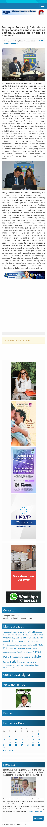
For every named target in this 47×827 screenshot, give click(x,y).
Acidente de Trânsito (10, 632)
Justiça (30, 645)
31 (4, 747)
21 (28, 742)
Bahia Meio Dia (30, 632)
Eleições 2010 (16, 638)
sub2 (20, 662)
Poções (23, 657)
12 (16, 739)
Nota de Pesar (32, 648)
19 (16, 742)
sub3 (24, 662)
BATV (10, 634)
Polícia (18, 657)
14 (28, 739)
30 (39, 745)
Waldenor (6, 668)
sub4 (27, 662)
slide (37, 656)
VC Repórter (20, 665)
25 (10, 745)
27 (22, 745)
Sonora (6, 662)
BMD (15, 635)
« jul (5, 750)
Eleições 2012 (27, 637)
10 (4, 739)
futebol (28, 641)
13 (22, 739)
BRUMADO (22, 635)
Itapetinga (18, 645)
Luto (35, 644)
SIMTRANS (29, 657)
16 (39, 739)
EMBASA (6, 641)
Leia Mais (38, 818)
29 (33, 745)
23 (39, 742)
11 (10, 739)
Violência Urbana (32, 665)
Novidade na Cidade (9, 652)
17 (4, 742)
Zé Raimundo (15, 668)
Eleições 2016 (38, 638)
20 (22, 742)
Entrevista (15, 641)
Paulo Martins (22, 652)
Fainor (23, 641)
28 (28, 745)
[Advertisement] (23, 19)
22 (33, 742)
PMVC (14, 657)
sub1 (14, 661)
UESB (12, 665)
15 (33, 739)
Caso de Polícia (31, 635)
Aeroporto (20, 632)
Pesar (29, 652)
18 (10, 742)
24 (4, 745)
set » (11, 750)
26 (16, 745)
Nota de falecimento (17, 648)
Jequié (25, 645)
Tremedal (33, 662)
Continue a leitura (35, 811)
